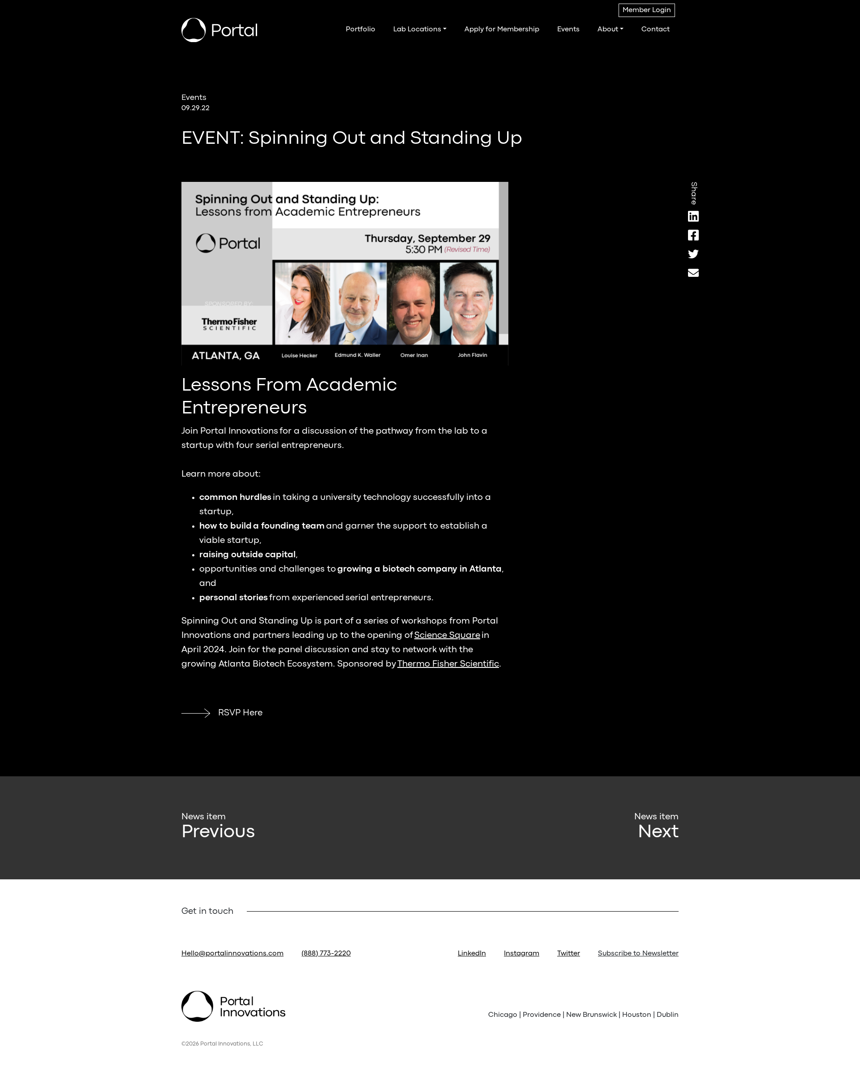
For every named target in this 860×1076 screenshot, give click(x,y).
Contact (655, 29)
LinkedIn (472, 954)
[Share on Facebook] (693, 235)
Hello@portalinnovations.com (232, 954)
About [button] (608, 29)
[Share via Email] (693, 272)
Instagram (521, 954)
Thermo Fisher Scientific (448, 664)
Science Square (447, 635)
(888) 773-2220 (326, 954)
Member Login (647, 10)
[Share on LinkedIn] (693, 216)
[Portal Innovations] (219, 30)
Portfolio (360, 29)
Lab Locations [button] (417, 29)
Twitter (568, 954)
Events (568, 29)
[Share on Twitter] (693, 254)
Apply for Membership (501, 29)
